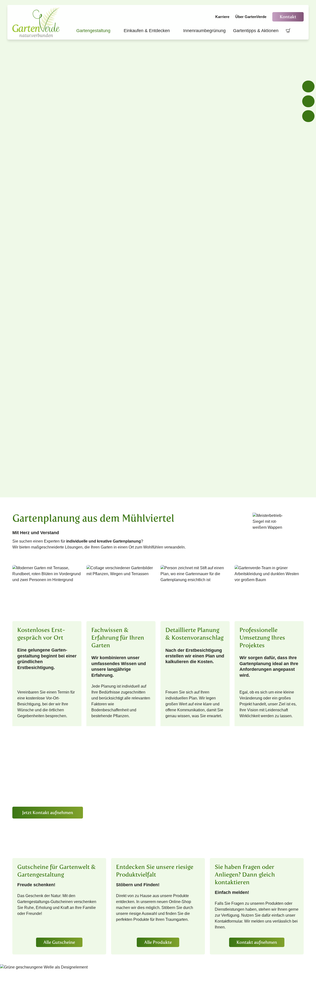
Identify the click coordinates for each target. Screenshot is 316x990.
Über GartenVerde (250, 17)
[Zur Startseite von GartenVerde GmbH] (37, 22)
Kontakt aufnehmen (257, 942)
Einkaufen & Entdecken (150, 30)
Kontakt (288, 17)
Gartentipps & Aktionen (255, 30)
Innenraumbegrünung (204, 30)
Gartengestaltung (96, 30)
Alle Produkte (158, 942)
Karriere (222, 17)
